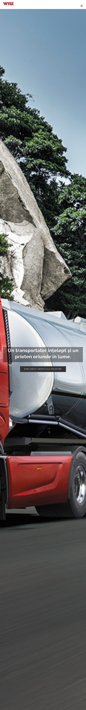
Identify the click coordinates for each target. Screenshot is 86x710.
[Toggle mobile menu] (82, 6)
